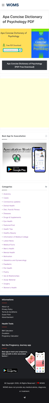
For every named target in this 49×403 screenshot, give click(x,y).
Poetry (6, 272)
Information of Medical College (16, 237)
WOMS (42, 383)
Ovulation (5, 333)
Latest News (9, 241)
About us (5, 307)
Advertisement (7, 317)
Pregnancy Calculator (10, 336)
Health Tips (8, 229)
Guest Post (6, 315)
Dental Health (9, 206)
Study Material (9, 280)
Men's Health (9, 249)
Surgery (7, 284)
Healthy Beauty (10, 233)
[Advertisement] (24, 102)
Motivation (8, 256)
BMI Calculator (7, 331)
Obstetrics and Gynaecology (15, 260)
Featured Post (9, 225)
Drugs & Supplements (12, 217)
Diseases (7, 213)
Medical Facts (9, 245)
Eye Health (8, 221)
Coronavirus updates (12, 202)
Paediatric (8, 264)
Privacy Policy (7, 309)
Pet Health (8, 268)
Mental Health (9, 252)
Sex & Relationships (11, 276)
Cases (6, 198)
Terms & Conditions (9, 312)
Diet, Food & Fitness (12, 210)
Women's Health (10, 288)
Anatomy (7, 194)
